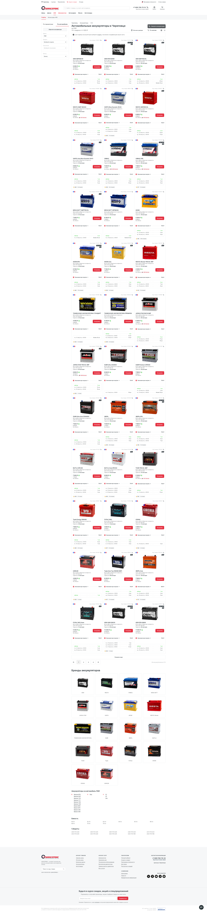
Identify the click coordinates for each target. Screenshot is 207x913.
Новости (123, 875)
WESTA (107, 692)
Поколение (46, 45)
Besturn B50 (77, 806)
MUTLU (154, 738)
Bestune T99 (77, 804)
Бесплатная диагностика (105, 864)
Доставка (124, 864)
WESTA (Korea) (154, 715)
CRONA (83, 783)
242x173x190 (132, 833)
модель (99, 34)
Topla (106, 760)
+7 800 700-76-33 (159, 858)
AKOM (130, 715)
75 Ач (104, 823)
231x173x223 (150, 832)
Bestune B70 (77, 794)
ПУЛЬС (130, 760)
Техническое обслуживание (106, 862)
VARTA (107, 715)
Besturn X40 (77, 809)
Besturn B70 (77, 807)
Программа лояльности (150, 2)
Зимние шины (80, 858)
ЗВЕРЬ (130, 738)
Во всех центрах (138, 30)
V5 (106, 796)
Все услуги (102, 868)
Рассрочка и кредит (127, 866)
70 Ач (88, 823)
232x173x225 (75, 833)
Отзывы (81, 2)
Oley (91, 794)
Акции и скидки (73, 2)
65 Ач (135, 821)
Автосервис (72, 13)
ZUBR (106, 738)
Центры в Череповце (160, 862)
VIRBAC (130, 692)
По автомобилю (62, 24)
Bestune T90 (77, 802)
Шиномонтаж (62, 13)
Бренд (44, 53)
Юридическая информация (128, 877)
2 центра (53, 2)
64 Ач (120, 821)
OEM (83, 692)
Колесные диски (80, 862)
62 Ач (88, 821)
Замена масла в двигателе (106, 866)
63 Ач (104, 821)
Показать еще (119, 657)
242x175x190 (150, 833)
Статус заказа (162, 2)
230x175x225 (132, 832)
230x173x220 (113, 832)
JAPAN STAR (82, 715)
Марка (44, 33)
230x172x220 (75, 832)
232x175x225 (113, 833)
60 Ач (73, 821)
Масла (80, 13)
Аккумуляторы (80, 864)
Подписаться (123, 898)
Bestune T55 (77, 798)
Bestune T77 (77, 800)
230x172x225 (94, 832)
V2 (106, 794)
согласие (97, 902)
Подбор (43, 17)
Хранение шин (103, 860)
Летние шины (80, 860)
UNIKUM (106, 783)
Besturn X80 (77, 811)
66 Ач (151, 821)
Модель (45, 39)
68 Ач (73, 823)
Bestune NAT (77, 796)
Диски (49, 13)
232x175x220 (94, 833)
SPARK (154, 760)
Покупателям (61, 2)
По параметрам (48, 24)
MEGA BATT (154, 692)
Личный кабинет (125, 858)
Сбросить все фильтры (55, 29)
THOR (82, 760)
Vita (106, 798)
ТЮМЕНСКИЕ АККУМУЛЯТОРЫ (82, 738)
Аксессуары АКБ (52, 17)
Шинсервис (50, 8)
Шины (43, 13)
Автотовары (88, 13)
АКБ (54, 13)
